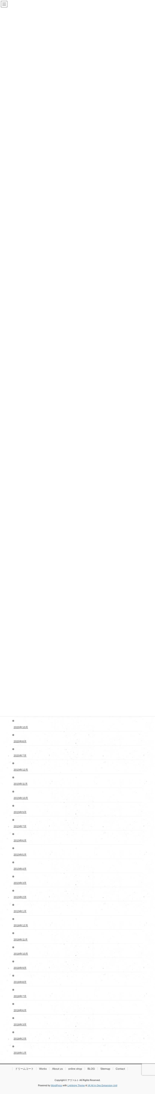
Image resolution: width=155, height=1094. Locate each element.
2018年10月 (21, 953)
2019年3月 (20, 882)
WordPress (56, 1085)
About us (57, 1068)
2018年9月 (20, 967)
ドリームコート (24, 1068)
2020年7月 (20, 755)
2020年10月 (21, 727)
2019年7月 (20, 826)
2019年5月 (20, 854)
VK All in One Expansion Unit (102, 1085)
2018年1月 (20, 1052)
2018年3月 (20, 1024)
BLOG (91, 1068)
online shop (75, 1068)
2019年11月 (21, 783)
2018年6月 (20, 1010)
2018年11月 (21, 939)
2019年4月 (20, 868)
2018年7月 (20, 996)
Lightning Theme (76, 1085)
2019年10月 (21, 798)
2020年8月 (20, 741)
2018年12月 (21, 925)
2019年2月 (20, 897)
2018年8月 (20, 982)
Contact (120, 1068)
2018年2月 (20, 1038)
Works (43, 1068)
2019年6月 (20, 840)
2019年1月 (20, 911)
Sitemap (105, 1068)
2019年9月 (20, 812)
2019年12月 (21, 769)
